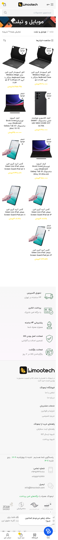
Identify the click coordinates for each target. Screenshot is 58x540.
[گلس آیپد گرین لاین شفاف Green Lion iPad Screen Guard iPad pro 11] (14, 194)
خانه (52, 31)
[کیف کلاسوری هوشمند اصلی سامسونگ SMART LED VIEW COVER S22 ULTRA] (41, 103)
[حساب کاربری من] (7, 536)
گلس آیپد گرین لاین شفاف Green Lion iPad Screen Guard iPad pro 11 (14, 212)
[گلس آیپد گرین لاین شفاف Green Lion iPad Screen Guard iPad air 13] (41, 194)
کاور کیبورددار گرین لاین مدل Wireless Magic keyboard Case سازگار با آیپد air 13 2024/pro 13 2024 (15, 77)
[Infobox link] (28, 296)
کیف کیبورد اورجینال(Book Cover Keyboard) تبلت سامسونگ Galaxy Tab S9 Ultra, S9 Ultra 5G (41, 169)
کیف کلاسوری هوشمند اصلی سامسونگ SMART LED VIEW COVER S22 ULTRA (41, 122)
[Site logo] (28, 4)
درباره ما (51, 397)
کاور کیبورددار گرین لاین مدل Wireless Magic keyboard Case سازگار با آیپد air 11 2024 (41, 76)
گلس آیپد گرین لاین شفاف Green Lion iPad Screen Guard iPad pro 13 (41, 253)
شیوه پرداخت (49, 439)
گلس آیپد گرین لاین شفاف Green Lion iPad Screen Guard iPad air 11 (14, 166)
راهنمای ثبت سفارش (45, 429)
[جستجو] (5, 13)
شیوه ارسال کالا (48, 434)
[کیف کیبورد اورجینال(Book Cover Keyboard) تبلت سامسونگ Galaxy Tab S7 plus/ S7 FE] (14, 103)
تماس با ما (50, 392)
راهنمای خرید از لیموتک (44, 424)
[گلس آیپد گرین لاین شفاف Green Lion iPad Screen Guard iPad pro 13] (41, 235)
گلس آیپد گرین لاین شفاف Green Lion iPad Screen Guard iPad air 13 (41, 212)
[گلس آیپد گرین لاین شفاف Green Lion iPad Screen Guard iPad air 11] (14, 149)
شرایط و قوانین (48, 411)
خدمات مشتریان (47, 406)
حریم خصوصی (48, 416)
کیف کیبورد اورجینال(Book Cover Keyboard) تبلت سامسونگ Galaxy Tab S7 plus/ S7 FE (14, 123)
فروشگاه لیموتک (47, 387)
